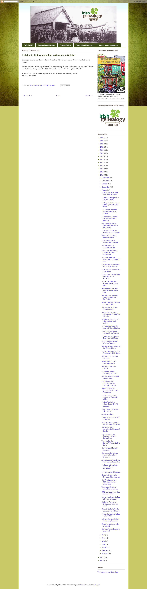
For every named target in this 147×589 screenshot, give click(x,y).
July (103, 535)
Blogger (97, 585)
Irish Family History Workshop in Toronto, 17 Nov (111, 259)
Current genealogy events (108, 45)
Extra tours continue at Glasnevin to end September (109, 252)
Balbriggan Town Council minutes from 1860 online (110, 321)
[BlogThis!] (63, 85)
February (105, 550)
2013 (102, 172)
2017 (102, 159)
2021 (102, 147)
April (104, 544)
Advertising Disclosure (84, 45)
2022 (102, 144)
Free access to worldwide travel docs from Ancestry (111, 276)
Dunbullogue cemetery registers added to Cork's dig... (110, 297)
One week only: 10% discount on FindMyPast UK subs (111, 314)
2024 (102, 138)
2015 (102, 165)
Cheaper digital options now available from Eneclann (110, 455)
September (106, 187)
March (104, 547)
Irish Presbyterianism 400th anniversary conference (109, 482)
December (106, 178)
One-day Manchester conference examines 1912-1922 (110, 225)
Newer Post (28, 96)
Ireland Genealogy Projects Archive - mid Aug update (110, 390)
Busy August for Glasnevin (111, 472)
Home (58, 96)
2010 (102, 560)
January (105, 553)
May (103, 541)
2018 (102, 156)
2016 (102, 162)
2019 (102, 153)
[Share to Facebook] (67, 85)
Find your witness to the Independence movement (110, 467)
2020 (102, 150)
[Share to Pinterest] (69, 85)
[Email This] (61, 85)
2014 (102, 169)
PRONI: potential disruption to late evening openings (109, 383)
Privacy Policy (65, 45)
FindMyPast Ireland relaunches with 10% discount (110, 404)
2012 (102, 175)
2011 (102, 557)
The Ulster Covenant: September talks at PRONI (109, 211)
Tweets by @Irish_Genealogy (108, 572)
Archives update (107, 414)
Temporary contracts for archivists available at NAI (110, 290)
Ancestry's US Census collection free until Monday (109, 218)
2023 (102, 141)
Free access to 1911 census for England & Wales (110, 397)
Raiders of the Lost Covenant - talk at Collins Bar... (108, 436)
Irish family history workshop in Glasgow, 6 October (111, 429)
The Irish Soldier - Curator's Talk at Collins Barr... (111, 443)
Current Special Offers (46, 45)
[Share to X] (65, 85)
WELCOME (28, 45)
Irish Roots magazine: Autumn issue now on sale (110, 283)
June (104, 538)
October (105, 184)
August (104, 190)
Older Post (88, 96)
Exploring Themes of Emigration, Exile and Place (110, 504)
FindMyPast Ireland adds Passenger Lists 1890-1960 (110, 205)
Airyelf (82, 585)
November (106, 181)
